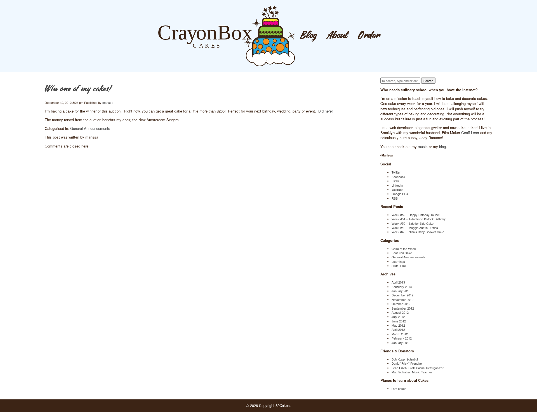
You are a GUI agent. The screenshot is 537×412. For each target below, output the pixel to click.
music (423, 146)
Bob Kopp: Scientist (405, 359)
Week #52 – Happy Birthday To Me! (416, 214)
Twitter (396, 172)
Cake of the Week (404, 248)
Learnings (398, 261)
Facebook (398, 176)
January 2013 (401, 291)
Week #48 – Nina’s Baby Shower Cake (418, 232)
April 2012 (398, 329)
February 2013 (402, 286)
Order (369, 36)
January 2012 (401, 342)
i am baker (399, 388)
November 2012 (402, 299)
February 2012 (402, 338)
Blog (309, 36)
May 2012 (398, 325)
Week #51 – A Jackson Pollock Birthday (419, 219)
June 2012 (399, 321)
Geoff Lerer (470, 132)
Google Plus (400, 193)
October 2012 (401, 303)
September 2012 (403, 308)
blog (442, 146)
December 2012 (402, 295)
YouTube (397, 189)
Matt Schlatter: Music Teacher (412, 372)
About (337, 36)
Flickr (395, 181)
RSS (395, 198)
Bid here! (325, 111)
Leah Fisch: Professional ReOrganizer (418, 368)
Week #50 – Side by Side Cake (413, 223)
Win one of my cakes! (78, 89)
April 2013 (398, 282)
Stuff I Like (399, 265)
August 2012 (400, 312)
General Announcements (90, 128)
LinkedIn (397, 185)
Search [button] (428, 80)
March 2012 (400, 334)
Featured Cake (402, 253)
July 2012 (398, 316)
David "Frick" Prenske (407, 363)
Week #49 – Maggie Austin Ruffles (415, 227)
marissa (107, 102)
